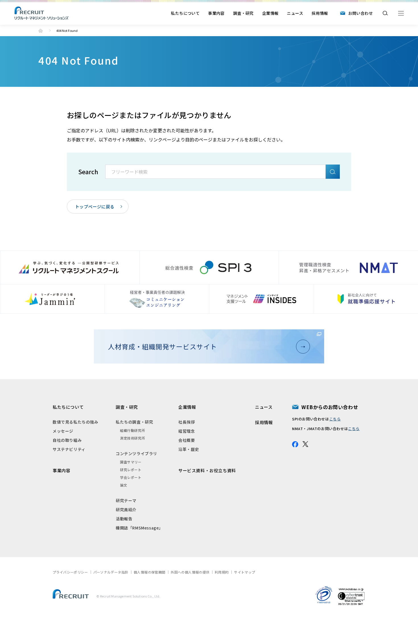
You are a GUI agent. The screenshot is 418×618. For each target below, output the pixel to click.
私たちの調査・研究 (134, 422)
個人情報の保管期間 (149, 572)
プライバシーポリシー (70, 572)
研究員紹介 (126, 509)
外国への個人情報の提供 (190, 572)
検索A (333, 172)
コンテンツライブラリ (136, 453)
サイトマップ (244, 572)
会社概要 (186, 440)
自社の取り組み (67, 440)
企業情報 (270, 13)
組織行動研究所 (132, 430)
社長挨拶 (186, 422)
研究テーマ (126, 500)
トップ (40, 30)
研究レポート (131, 469)
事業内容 (216, 13)
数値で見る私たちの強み (75, 422)
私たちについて (185, 13)
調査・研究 (243, 13)
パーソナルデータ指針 (111, 572)
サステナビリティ (69, 449)
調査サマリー (131, 461)
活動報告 (124, 518)
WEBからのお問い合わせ (329, 406)
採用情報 (320, 13)
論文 (123, 485)
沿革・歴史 (188, 449)
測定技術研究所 (132, 438)
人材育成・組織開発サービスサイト (162, 346)
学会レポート (131, 477)
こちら (335, 419)
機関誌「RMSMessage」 (139, 528)
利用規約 (222, 572)
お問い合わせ (360, 13)
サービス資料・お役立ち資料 (207, 470)
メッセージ (63, 431)
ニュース (295, 13)
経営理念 (186, 431)
